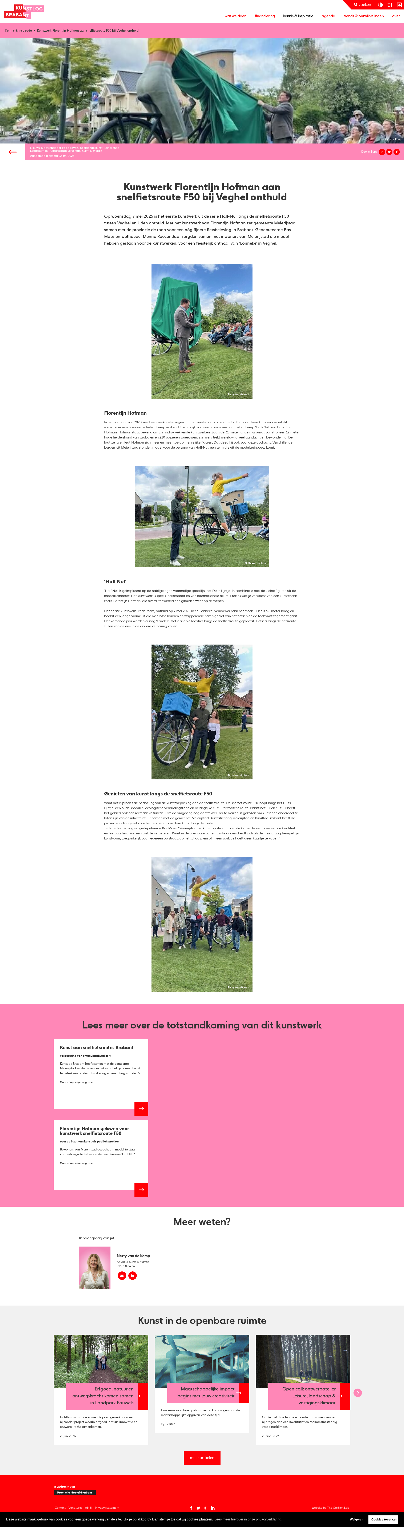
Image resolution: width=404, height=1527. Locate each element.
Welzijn (97, 150)
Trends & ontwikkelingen (364, 16)
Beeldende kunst (91, 147)
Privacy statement (107, 1507)
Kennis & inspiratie (298, 16)
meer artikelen (202, 1458)
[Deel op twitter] (389, 152)
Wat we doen (235, 16)
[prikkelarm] (399, 4)
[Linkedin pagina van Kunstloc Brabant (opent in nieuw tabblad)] (213, 1508)
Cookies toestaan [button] (384, 1519)
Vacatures (75, 1507)
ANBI (88, 1507)
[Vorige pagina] (12, 151)
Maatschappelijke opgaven (59, 147)
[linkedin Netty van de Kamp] (132, 1275)
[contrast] (380, 4)
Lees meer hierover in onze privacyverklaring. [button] (248, 1519)
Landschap (112, 147)
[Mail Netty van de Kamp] (122, 1275)
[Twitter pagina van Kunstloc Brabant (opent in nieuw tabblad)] (198, 1508)
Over (396, 16)
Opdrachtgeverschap (65, 150)
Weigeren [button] (356, 1519)
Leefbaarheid (39, 150)
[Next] (358, 1393)
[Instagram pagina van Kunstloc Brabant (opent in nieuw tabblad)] (205, 1508)
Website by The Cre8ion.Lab (330, 1507)
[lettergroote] (390, 4)
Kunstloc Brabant (24, 11)
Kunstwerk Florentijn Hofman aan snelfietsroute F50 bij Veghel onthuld (87, 30)
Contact (60, 1507)
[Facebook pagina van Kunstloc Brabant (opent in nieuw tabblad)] (191, 1508)
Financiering (265, 16)
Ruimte (86, 150)
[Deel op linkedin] (382, 152)
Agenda (328, 16)
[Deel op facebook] (396, 152)
